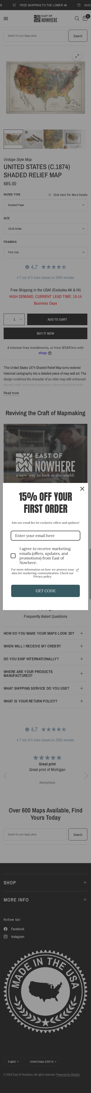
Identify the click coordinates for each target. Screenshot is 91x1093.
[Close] (82, 489)
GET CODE (46, 590)
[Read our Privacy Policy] (77, 570)
